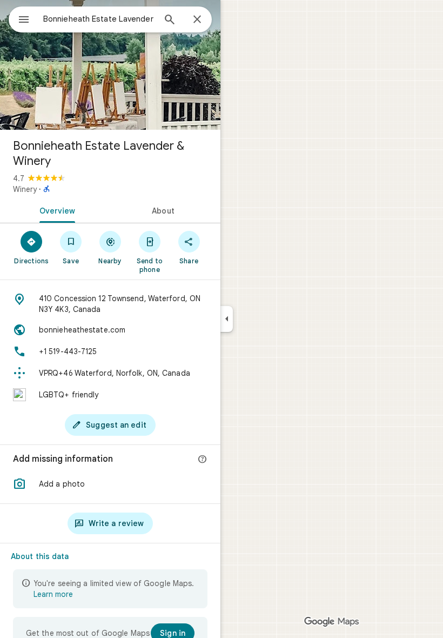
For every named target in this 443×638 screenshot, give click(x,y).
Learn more (53, 594)
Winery (25, 189)
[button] (110, 484)
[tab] (55, 210)
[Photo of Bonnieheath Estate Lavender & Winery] (110, 65)
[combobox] (99, 18)
